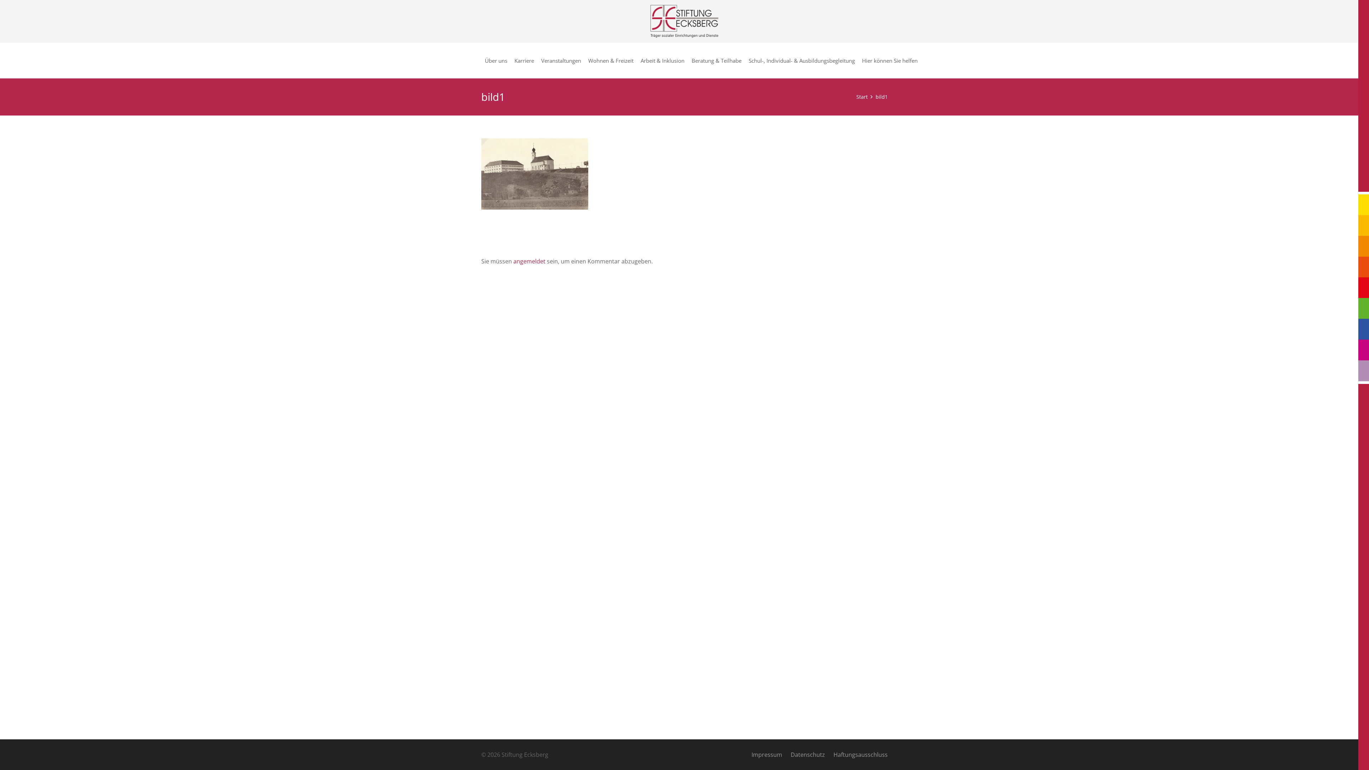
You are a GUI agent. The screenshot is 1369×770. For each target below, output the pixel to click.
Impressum (767, 755)
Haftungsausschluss (861, 755)
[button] (921, 60)
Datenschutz (808, 755)
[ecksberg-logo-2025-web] (684, 21)
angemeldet (529, 261)
